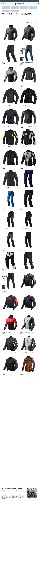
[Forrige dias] (3, 33)
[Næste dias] (17, 33)
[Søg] (3, 4)
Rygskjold (15, 10)
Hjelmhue (6, 10)
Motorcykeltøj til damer (15, 7)
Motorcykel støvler (24, 7)
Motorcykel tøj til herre (6, 7)
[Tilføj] (17, 60)
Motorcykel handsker (33, 7)
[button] (31, 22)
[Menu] (1, 4)
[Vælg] (17, 39)
